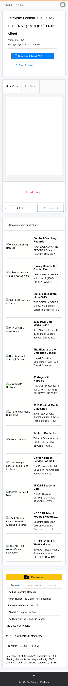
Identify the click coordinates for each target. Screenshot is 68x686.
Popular (52, 585)
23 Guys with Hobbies (42, 379)
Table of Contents (45, 433)
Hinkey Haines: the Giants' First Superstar (45, 267)
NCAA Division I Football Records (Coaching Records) (46, 515)
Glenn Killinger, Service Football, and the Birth (44, 459)
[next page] (22, 208)
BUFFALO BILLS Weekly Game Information (44, 542)
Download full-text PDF (30, 56)
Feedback (44, 682)
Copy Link (52, 208)
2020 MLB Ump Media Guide (43, 323)
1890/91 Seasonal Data (44, 487)
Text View (30, 86)
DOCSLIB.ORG (12, 4)
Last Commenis (34, 585)
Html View (12, 86)
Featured (15, 585)
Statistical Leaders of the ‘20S (45, 295)
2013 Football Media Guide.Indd (46, 407)
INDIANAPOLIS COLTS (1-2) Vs (22, 645)
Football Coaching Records (45, 240)
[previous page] (5, 208)
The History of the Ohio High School (45, 351)
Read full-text (25, 65)
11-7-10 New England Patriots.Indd (24, 635)
